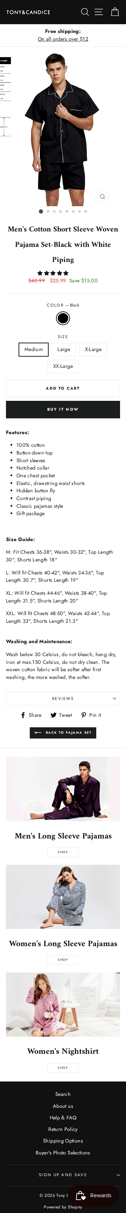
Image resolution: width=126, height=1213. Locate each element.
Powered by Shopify (63, 1207)
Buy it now (63, 409)
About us (63, 1106)
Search (63, 1094)
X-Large (93, 349)
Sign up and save (63, 1175)
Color (63, 305)
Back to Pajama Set (68, 732)
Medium (33, 349)
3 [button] (54, 212)
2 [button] (48, 212)
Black (63, 318)
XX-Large (63, 366)
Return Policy (63, 1129)
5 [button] (67, 212)
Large (63, 349)
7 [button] (80, 212)
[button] (53, 273)
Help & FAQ (63, 1117)
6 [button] (73, 212)
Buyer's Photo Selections (63, 1152)
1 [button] (41, 211)
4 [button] (61, 212)
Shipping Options (63, 1140)
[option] (63, 35)
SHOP (63, 959)
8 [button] (86, 212)
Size (63, 336)
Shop (63, 852)
